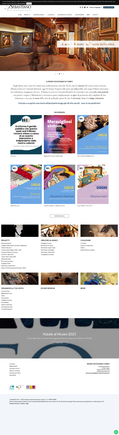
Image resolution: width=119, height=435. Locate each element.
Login (27, 403)
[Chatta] (116, 432)
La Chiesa (83, 243)
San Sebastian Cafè (6, 307)
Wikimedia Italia (6, 259)
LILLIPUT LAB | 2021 (7, 254)
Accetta (29, 3)
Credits (11, 403)
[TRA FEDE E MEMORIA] (93, 134)
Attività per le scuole (47, 245)
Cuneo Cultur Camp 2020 (8, 256)
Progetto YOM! (5, 263)
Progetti (27, 14)
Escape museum (79, 14)
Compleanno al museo (47, 254)
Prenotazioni (5, 298)
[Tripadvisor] (87, 7)
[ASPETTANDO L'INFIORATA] (59, 184)
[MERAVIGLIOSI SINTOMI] (59, 134)
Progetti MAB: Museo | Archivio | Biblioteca (14, 245)
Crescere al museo (38, 14)
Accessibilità (5, 302)
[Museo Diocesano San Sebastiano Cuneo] (18, 10)
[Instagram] (82, 7)
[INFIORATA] (26, 184)
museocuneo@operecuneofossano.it (98, 373)
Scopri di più (59, 343)
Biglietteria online (109, 7)
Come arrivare (5, 291)
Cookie (22, 403)
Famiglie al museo (46, 243)
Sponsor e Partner (14, 370)
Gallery (82, 247)
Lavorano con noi (14, 368)
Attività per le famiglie (47, 250)
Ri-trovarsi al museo (7, 261)
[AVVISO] (26, 134)
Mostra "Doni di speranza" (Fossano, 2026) (13, 268)
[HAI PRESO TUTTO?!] (93, 184)
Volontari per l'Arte (14, 373)
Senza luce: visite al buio (8, 265)
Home (20, 14)
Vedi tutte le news (59, 216)
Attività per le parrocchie (48, 247)
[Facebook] (80, 7)
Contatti (95, 14)
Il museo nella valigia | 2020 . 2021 (11, 250)
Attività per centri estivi (48, 252)
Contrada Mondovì (6, 309)
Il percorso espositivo (86, 245)
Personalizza (21, 3)
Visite (3, 295)
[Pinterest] (85, 7)
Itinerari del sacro (6, 247)
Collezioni (51, 14)
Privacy (17, 403)
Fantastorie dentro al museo (9, 252)
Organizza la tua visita (65, 14)
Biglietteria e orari (6, 293)
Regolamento (13, 366)
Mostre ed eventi (6, 243)
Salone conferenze (6, 304)
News (88, 14)
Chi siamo (12, 364)
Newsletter (12, 375)
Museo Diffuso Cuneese (87, 250)
